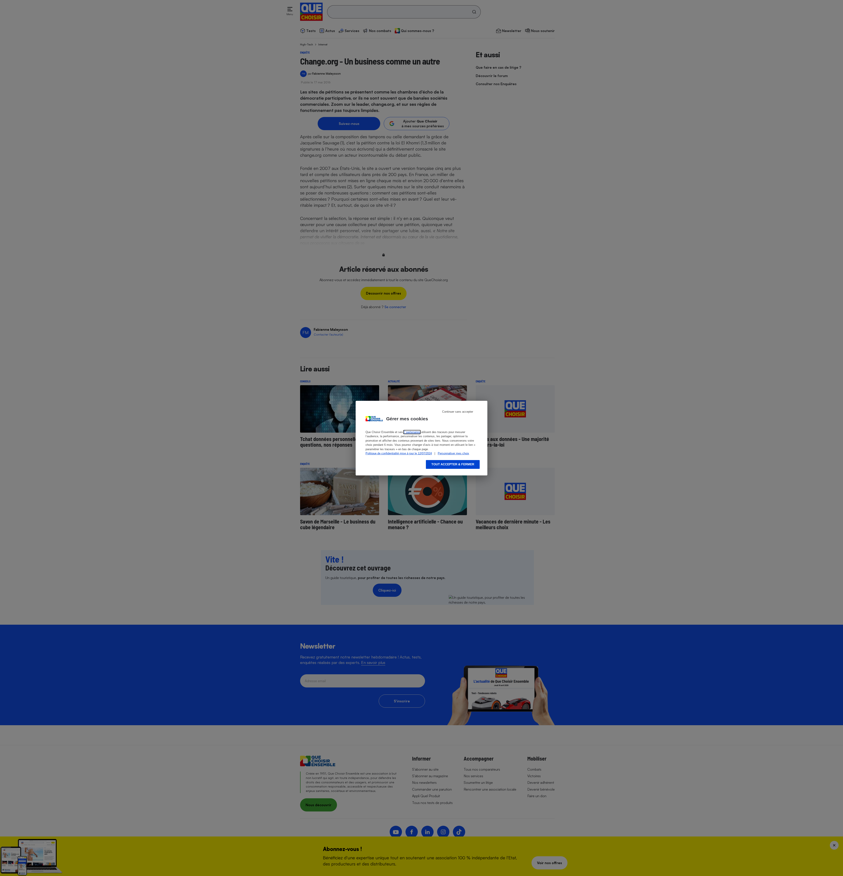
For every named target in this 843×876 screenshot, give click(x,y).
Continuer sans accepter (457, 411)
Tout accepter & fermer (452, 464)
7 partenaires (412, 432)
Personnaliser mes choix (453, 453)
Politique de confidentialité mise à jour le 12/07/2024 (399, 453)
